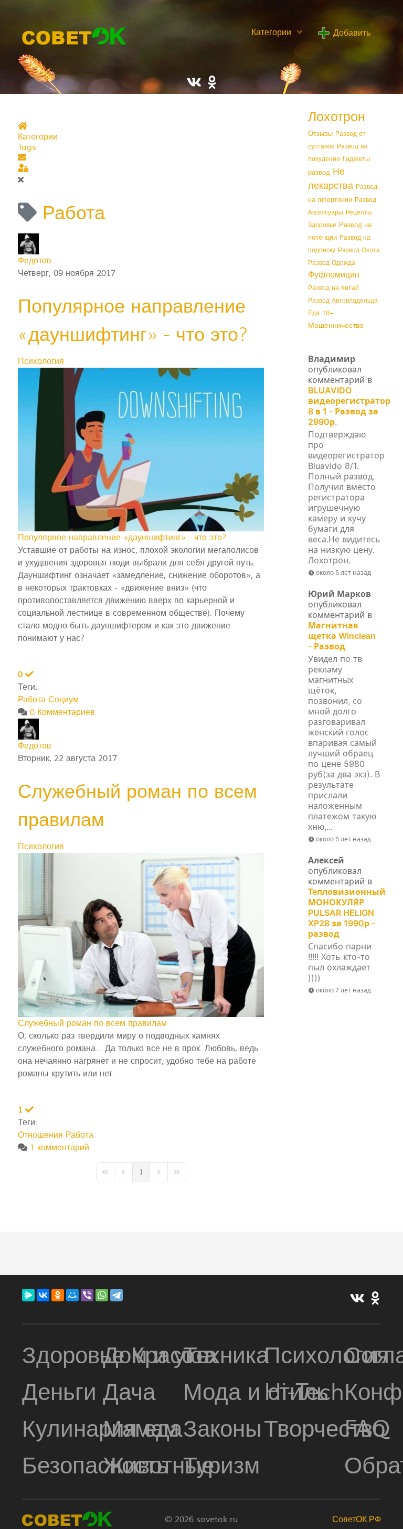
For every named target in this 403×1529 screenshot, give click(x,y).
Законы (222, 1429)
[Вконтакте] (357, 1299)
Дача (129, 1392)
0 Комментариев (62, 712)
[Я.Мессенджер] (28, 1295)
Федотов (34, 260)
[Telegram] (116, 1295)
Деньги (59, 1392)
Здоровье (322, 225)
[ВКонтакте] (43, 1295)
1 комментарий (59, 1147)
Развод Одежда (331, 263)
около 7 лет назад (343, 990)
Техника (226, 1356)
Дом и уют (158, 1356)
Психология (41, 361)
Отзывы (320, 134)
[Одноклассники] (57, 1295)
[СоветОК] (74, 35)
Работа (32, 699)
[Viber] (87, 1295)
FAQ (367, 1429)
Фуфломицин (333, 275)
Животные (158, 1466)
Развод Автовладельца (343, 301)
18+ (328, 313)
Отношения (40, 1135)
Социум (63, 699)
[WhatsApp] (102, 1295)
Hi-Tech (304, 1392)
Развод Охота (359, 250)
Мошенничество (336, 325)
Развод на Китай (333, 288)
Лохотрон (336, 117)
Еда (314, 313)
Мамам (141, 1429)
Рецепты (359, 213)
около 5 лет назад (343, 572)
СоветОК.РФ (356, 1519)
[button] (141, 158)
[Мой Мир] (72, 1295)
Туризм (221, 1466)
